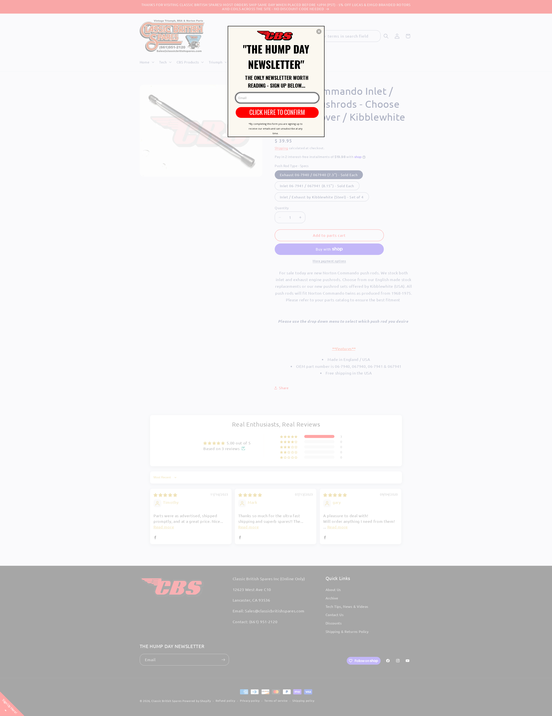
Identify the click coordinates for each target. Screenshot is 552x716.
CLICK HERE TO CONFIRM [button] (277, 112)
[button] (318, 31)
